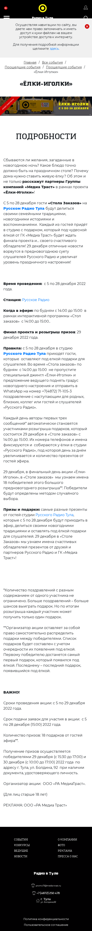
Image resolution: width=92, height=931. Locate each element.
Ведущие (21, 851)
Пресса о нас (68, 856)
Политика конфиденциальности (46, 919)
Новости (20, 856)
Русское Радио (35, 300)
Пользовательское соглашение (46, 925)
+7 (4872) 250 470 (48, 893)
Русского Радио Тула (24, 353)
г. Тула (48, 900)
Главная (30, 62)
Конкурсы (22, 845)
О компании (67, 839)
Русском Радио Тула (23, 208)
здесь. (54, 49)
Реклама (65, 851)
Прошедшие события (22, 67)
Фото (61, 845)
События (21, 839)
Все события (52, 62)
